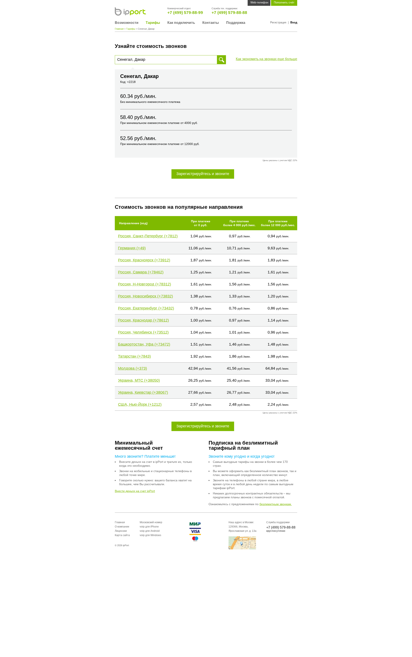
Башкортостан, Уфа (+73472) (144, 344)
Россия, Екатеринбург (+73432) (146, 308)
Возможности (126, 22)
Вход (293, 22)
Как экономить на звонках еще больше (266, 59)
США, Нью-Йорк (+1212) (140, 404)
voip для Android (150, 530)
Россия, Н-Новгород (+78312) (144, 284)
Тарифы (153, 22)
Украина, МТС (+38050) (139, 380)
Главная (119, 28)
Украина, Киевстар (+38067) (143, 392)
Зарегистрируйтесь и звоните (202, 174)
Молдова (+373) (132, 368)
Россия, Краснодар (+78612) (143, 320)
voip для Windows (150, 535)
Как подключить (181, 22)
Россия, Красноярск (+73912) (144, 260)
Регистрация (278, 22)
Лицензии (121, 530)
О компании (122, 526)
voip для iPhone (149, 526)
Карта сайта (122, 535)
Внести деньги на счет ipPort (135, 491)
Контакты (210, 22)
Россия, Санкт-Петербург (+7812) (148, 236)
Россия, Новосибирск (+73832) (145, 296)
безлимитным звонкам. (275, 504)
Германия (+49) (132, 248)
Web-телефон (259, 2)
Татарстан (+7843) (134, 356)
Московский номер (151, 522)
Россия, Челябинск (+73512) (143, 332)
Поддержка (235, 22)
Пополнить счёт (284, 2)
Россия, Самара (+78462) (141, 272)
